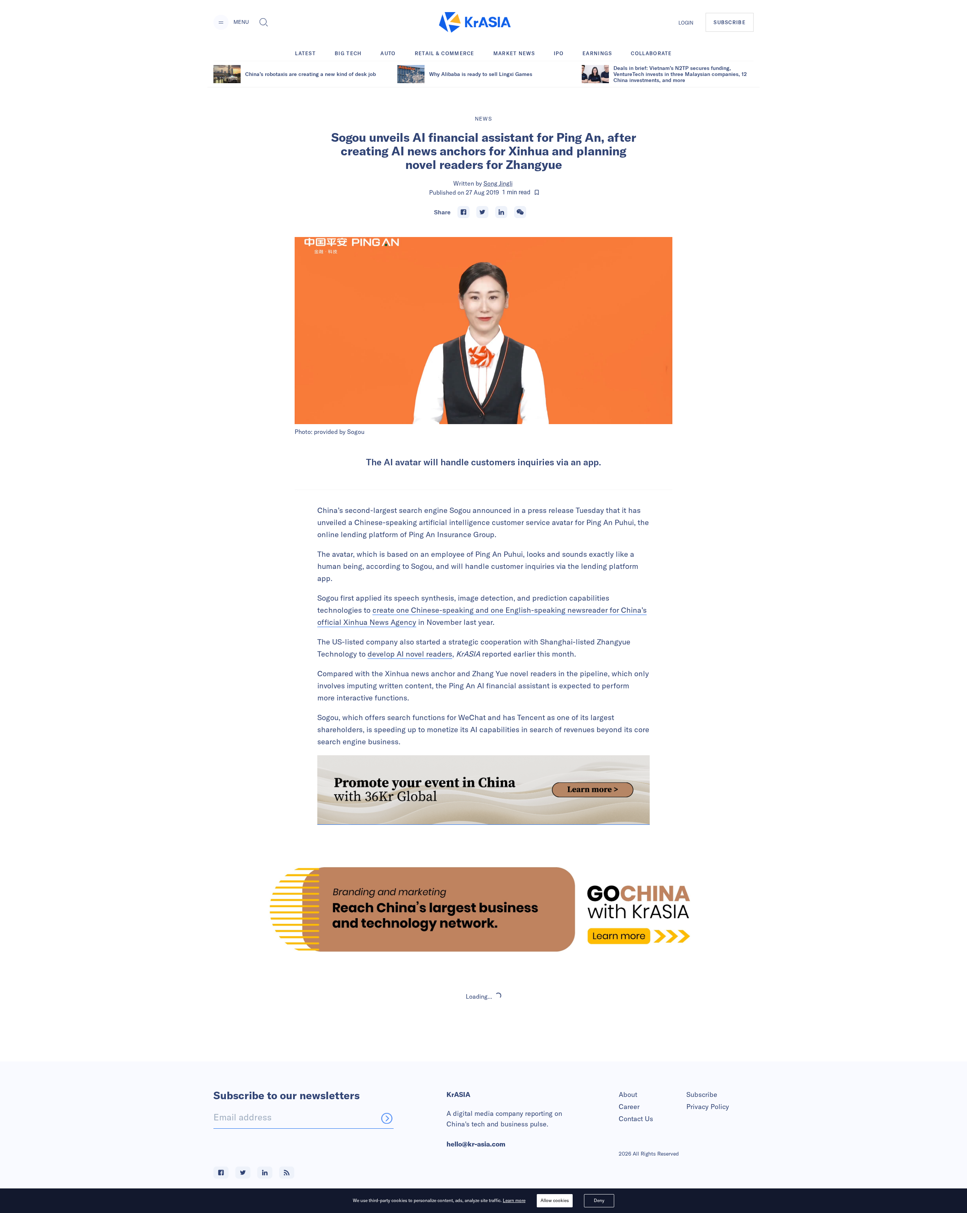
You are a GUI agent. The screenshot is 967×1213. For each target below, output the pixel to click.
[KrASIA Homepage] (475, 22)
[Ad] (483, 909)
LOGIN (686, 23)
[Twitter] (482, 212)
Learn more (514, 1200)
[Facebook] (463, 212)
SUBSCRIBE (730, 22)
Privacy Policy (707, 1106)
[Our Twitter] (242, 1173)
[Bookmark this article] (536, 192)
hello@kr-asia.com (475, 1144)
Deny (599, 1200)
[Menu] (221, 22)
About (628, 1094)
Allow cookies (555, 1200)
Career (629, 1106)
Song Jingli (498, 183)
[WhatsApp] (520, 212)
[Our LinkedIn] (264, 1173)
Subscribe (701, 1094)
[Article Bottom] (483, 790)
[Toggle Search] (263, 22)
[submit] (387, 1118)
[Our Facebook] (221, 1173)
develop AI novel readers (410, 653)
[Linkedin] (501, 212)
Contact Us (636, 1118)
